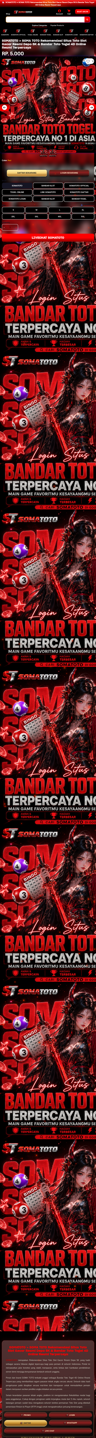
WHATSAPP (72, 1423)
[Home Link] (23, 12)
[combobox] (45, 19)
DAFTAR (27, 1423)
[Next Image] (91, 107)
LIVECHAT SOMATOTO (48, 238)
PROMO (27, 1415)
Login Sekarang (69, 173)
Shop (8, 14)
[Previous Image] (4, 107)
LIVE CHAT (49, 1431)
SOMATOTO (11, 1360)
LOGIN (72, 1415)
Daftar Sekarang (26, 173)
